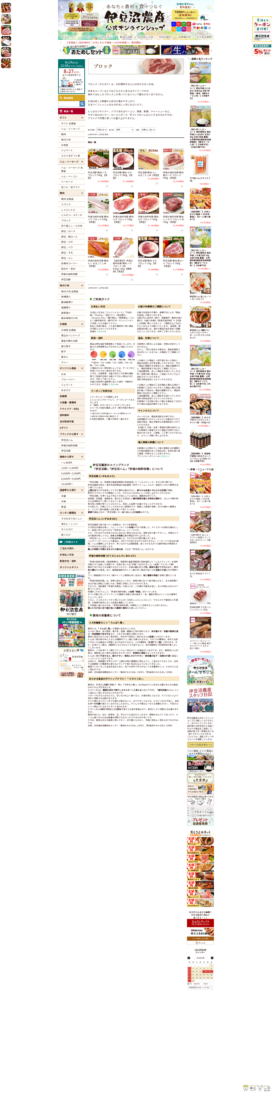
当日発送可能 (67, 421)
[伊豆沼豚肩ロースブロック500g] (173, 247)
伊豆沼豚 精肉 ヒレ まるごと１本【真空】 (149, 174)
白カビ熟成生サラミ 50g (200, 574)
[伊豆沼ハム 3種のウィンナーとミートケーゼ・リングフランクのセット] (200, 317)
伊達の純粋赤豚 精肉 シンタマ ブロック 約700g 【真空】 (173, 219)
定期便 (63, 396)
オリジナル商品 (68, 368)
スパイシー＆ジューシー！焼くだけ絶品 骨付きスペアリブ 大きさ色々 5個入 (200, 644)
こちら (99, 331)
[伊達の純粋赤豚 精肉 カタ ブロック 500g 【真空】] (123, 203)
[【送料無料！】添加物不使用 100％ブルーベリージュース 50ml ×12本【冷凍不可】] (200, 440)
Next (211, 42)
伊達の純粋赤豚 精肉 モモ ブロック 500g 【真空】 (148, 219)
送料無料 (64, 415)
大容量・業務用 (68, 402)
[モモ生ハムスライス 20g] (200, 164)
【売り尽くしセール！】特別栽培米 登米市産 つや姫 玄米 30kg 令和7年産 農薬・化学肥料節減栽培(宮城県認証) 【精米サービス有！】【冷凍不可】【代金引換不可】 (200, 377)
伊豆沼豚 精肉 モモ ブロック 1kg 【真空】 (147, 263)
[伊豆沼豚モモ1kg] (148, 247)
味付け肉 (64, 285)
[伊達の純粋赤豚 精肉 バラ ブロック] (98, 203)
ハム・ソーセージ (69, 161)
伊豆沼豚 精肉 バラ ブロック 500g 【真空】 (97, 175)
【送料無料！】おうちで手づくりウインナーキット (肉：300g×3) (200, 420)
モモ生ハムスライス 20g (200, 179)
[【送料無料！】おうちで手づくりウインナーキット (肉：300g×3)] (200, 404)
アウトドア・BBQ (69, 408)
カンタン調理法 (68, 512)
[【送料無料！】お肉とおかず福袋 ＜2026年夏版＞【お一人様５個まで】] (200, 198)
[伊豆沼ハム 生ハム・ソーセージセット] (200, 283)
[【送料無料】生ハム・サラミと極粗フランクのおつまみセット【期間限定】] (200, 521)
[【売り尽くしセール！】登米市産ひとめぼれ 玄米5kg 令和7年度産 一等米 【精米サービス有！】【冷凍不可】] (200, 72)
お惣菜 (63, 324)
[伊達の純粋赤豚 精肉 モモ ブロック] (148, 203)
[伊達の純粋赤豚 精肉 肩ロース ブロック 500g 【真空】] (173, 159)
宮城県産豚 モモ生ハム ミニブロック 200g (200, 608)
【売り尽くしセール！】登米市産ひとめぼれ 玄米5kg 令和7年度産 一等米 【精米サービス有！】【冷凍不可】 (200, 92)
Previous (60, 42)
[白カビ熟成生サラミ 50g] (200, 560)
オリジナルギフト (69, 567)
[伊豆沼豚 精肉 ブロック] (98, 159)
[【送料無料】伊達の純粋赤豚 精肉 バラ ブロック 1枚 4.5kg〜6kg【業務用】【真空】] (123, 247)
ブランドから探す (69, 434)
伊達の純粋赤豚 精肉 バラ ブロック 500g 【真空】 (98, 219)
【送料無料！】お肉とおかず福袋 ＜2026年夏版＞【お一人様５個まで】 (200, 215)
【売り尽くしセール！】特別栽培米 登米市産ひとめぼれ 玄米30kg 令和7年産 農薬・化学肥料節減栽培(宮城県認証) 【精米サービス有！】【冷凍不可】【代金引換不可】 (200, 138)
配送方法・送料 (68, 561)
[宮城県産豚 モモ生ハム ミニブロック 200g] (200, 593)
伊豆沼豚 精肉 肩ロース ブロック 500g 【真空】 (173, 263)
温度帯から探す (68, 490)
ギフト (63, 117)
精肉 (62, 193)
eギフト (64, 427)
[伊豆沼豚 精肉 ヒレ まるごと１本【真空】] (148, 159)
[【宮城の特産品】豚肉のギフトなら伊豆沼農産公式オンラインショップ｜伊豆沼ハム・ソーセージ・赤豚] (136, 17)
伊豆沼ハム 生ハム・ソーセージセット (200, 297)
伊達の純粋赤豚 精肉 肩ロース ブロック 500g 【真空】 (173, 175)
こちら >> (164, 456)
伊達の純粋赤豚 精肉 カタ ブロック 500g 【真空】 (123, 219)
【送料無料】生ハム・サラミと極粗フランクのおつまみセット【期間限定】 (200, 538)
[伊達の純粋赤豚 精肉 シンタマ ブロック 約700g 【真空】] (173, 203)
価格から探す (67, 456)
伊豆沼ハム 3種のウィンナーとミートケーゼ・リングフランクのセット (200, 334)
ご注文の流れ (67, 548)
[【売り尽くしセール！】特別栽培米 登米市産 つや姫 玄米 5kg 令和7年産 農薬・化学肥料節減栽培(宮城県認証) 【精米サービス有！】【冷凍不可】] (200, 237)
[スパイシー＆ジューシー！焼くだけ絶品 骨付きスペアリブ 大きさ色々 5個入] (200, 627)
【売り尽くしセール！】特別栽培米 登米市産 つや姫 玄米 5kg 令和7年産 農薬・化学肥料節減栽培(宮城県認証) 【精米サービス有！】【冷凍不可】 (200, 258)
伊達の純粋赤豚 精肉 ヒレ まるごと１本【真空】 (98, 263)
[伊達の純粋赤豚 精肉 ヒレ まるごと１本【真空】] (98, 247)
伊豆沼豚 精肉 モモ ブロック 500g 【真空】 (122, 175)
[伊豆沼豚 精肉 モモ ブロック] (123, 159)
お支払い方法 (67, 554)
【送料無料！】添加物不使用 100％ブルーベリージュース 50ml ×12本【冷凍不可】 (200, 457)
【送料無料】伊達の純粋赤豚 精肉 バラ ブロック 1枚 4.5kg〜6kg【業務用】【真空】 (123, 266)
